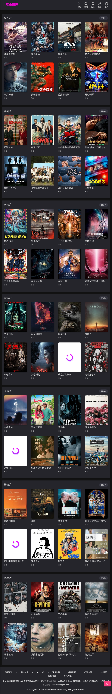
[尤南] (42, 504)
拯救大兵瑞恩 (91, 614)
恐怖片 (7, 297)
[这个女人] (42, 544)
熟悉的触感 (9, 521)
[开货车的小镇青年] (42, 171)
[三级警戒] (96, 171)
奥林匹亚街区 (64, 468)
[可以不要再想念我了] (15, 544)
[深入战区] (96, 638)
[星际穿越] (96, 224)
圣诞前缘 (8, 147)
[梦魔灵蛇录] (15, 37)
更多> (103, 18)
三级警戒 (89, 188)
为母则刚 (35, 374)
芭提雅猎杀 (63, 94)
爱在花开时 (36, 427)
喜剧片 (7, 111)
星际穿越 (89, 241)
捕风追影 (35, 54)
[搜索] (86, 2)
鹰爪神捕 (8, 94)
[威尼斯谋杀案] (69, 357)
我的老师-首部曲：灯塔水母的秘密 (96, 561)
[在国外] (96, 317)
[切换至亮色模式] (106, 2)
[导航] (79, 2)
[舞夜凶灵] (69, 317)
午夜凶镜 (8, 334)
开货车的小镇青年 (40, 188)
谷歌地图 (72, 672)
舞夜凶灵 (62, 334)
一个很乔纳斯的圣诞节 (69, 147)
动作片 (7, 17)
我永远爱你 (90, 427)
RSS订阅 (40, 672)
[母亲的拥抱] (42, 317)
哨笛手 (61, 427)
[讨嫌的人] (15, 451)
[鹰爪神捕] (15, 77)
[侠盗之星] (69, 37)
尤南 (33, 521)
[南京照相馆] (15, 597)
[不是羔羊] (42, 597)
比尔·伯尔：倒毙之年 (95, 147)
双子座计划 (36, 281)
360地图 (103, 672)
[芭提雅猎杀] (69, 77)
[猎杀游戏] (42, 77)
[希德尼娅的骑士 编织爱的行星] (96, 264)
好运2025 (35, 147)
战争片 (7, 578)
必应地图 (88, 672)
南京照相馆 (9, 614)
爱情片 (7, 391)
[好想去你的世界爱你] (42, 451)
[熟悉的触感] (15, 504)
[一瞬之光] (15, 410)
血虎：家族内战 (92, 54)
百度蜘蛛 (56, 672)
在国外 (88, 334)
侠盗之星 (62, 54)
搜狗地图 (52, 676)
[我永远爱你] (96, 410)
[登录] (99, 2)
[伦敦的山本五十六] (69, 638)
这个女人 (35, 561)
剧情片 (7, 484)
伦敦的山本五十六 (67, 654)
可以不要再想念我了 (14, 561)
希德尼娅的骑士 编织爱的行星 (96, 281)
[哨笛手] (69, 410)
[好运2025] (42, 130)
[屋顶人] (69, 544)
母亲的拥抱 (36, 334)
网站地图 (24, 672)
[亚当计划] (69, 264)
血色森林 (8, 374)
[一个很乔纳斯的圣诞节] (69, 130)
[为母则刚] (42, 357)
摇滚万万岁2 (10, 188)
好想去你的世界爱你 (41, 468)
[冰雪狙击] (15, 638)
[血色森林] (15, 357)
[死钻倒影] (96, 77)
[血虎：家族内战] (96, 37)
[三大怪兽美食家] (15, 264)
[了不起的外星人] (69, 224)
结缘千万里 (90, 468)
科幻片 (7, 204)
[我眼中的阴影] (42, 638)
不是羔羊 (35, 614)
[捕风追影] (42, 37)
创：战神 (35, 241)
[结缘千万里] (96, 451)
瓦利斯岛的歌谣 (65, 188)
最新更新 (9, 672)
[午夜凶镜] (15, 317)
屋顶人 (61, 561)
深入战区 (89, 654)
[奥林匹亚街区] (69, 451)
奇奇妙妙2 (90, 374)
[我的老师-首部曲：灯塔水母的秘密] (96, 544)
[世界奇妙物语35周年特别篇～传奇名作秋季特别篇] (96, 504)
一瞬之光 (8, 427)
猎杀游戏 (35, 94)
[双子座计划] (42, 264)
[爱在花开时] (42, 410)
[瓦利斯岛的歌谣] (69, 171)
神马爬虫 (68, 676)
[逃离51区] (15, 224)
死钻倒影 (89, 94)
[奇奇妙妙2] (96, 357)
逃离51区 (8, 241)
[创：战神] (42, 224)
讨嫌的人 (8, 468)
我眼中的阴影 (37, 654)
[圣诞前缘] (15, 130)
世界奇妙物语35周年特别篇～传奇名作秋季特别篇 (96, 521)
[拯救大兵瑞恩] (96, 597)
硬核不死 (62, 521)
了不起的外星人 (65, 241)
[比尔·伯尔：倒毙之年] (96, 130)
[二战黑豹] (69, 597)
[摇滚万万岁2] (15, 171)
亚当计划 (62, 281)
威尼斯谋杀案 (64, 374)
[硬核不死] (69, 504)
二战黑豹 (62, 614)
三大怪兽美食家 (11, 281)
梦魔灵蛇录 (9, 54)
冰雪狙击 (8, 654)
